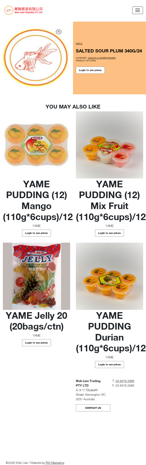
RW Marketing (55, 462)
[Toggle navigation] (137, 10)
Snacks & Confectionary (102, 58)
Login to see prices (90, 70)
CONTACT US (93, 407)
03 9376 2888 (125, 381)
